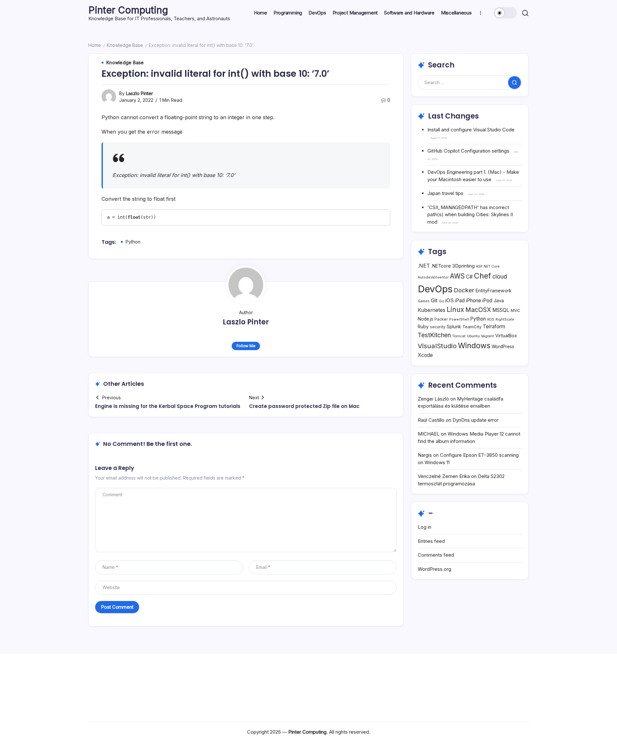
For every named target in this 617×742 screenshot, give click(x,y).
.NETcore (441, 266)
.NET (424, 265)
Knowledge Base (125, 45)
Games (424, 301)
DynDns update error (475, 420)
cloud (499, 276)
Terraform (494, 326)
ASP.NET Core (488, 266)
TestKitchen (434, 335)
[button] (505, 13)
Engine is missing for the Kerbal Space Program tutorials (167, 406)
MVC (515, 310)
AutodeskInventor (433, 277)
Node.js (425, 319)
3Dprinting (463, 266)
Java (499, 300)
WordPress (503, 346)
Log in (424, 527)
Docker (464, 290)
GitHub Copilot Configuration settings (468, 151)
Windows (474, 345)
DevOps (435, 289)
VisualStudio (437, 346)
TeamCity (471, 326)
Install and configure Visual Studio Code (470, 130)
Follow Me (246, 345)
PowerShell (459, 319)
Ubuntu (473, 336)
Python (133, 241)
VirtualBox (506, 335)
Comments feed (436, 555)
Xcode (425, 355)
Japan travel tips (445, 193)
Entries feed (431, 541)
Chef (482, 275)
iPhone (473, 300)
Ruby (423, 326)
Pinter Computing (128, 10)
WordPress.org (434, 569)
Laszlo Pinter (139, 93)
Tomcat (459, 336)
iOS (449, 300)
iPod (487, 300)
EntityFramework (494, 290)
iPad (460, 300)
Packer (441, 319)
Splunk (454, 326)
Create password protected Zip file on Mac (304, 406)
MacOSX (478, 310)
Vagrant (487, 336)
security (437, 326)
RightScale (505, 319)
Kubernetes (431, 310)
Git (434, 300)
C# (469, 277)
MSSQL (500, 310)
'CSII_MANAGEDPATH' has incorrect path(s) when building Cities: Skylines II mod (470, 214)
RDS (490, 319)
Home (94, 45)
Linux (455, 309)
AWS (457, 276)
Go (441, 301)
